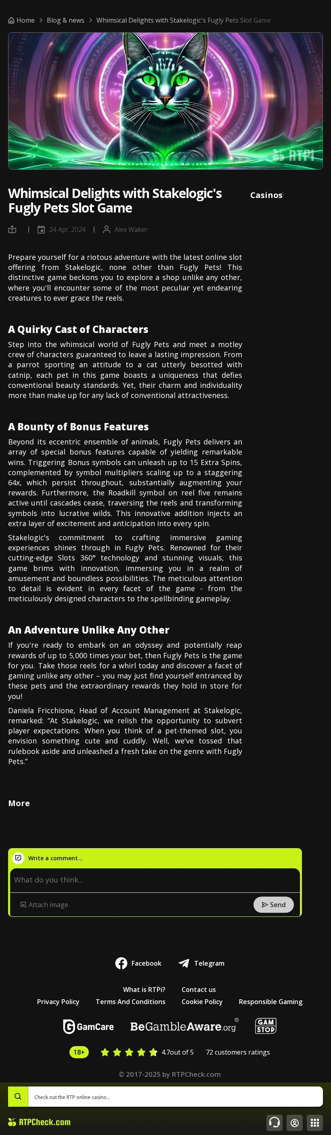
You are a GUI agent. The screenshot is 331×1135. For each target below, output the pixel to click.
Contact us (199, 989)
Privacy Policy (58, 1001)
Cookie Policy (202, 1001)
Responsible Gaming (270, 1001)
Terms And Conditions (131, 1001)
